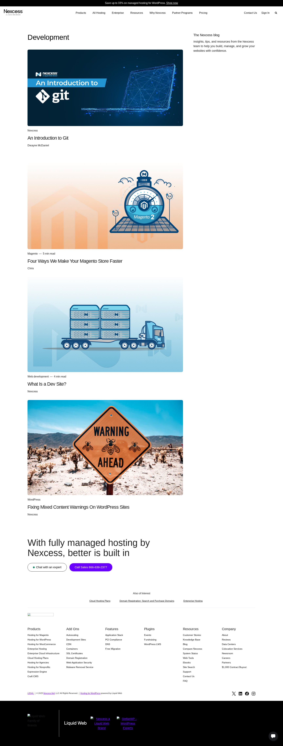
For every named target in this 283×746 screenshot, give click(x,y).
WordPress (34, 499)
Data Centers (229, 644)
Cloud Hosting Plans (99, 601)
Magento (33, 253)
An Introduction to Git (48, 138)
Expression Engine (37, 671)
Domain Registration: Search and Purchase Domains (147, 601)
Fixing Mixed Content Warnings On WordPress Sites (78, 507)
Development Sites (76, 639)
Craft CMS (33, 676)
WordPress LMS (152, 644)
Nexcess (33, 130)
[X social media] (234, 694)
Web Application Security (79, 662)
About (225, 635)
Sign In (265, 12)
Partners (226, 662)
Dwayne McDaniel (38, 145)
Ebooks (187, 662)
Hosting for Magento (38, 635)
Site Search (189, 667)
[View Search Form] (276, 13)
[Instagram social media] (253, 694)
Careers (226, 658)
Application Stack (114, 635)
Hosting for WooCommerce (42, 644)
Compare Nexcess (192, 648)
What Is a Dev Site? (47, 384)
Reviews (226, 639)
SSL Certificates (74, 653)
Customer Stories (192, 635)
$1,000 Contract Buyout (234, 667)
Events (147, 635)
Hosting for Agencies (38, 662)
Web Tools (188, 658)
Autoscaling (72, 635)
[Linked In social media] (240, 694)
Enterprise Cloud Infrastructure (43, 653)
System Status (190, 653)
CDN (68, 644)
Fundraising (150, 639)
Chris (31, 268)
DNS (107, 644)
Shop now (172, 3)
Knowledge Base (191, 639)
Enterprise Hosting (193, 601)
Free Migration (113, 648)
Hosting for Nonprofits (39, 667)
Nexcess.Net (49, 693)
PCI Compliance (113, 639)
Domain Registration (76, 658)
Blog (185, 644)
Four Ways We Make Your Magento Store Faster (75, 261)
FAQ (185, 681)
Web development (38, 376)
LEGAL (31, 693)
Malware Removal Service (79, 667)
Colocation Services (232, 648)
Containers (72, 648)
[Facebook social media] (247, 694)
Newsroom (227, 653)
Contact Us (250, 12)
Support (187, 671)
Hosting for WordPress (39, 639)
